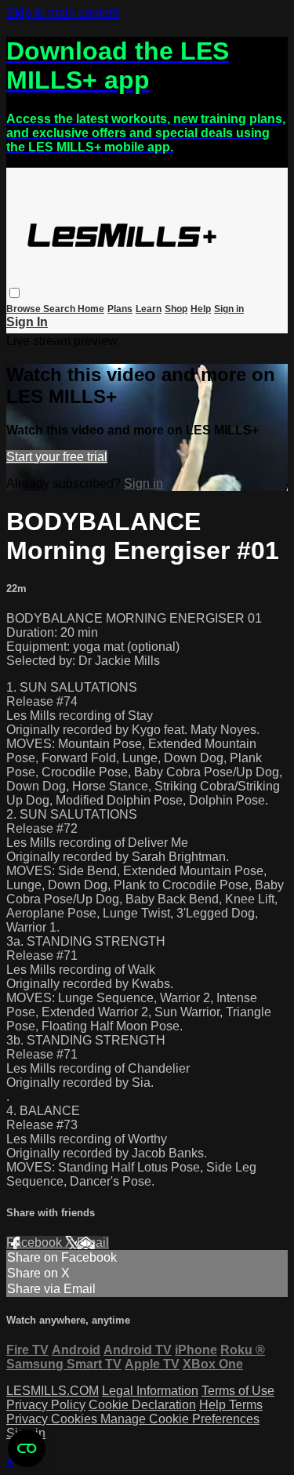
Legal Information (150, 1390)
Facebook (35, 1242)
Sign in (229, 308)
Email (93, 1242)
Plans (119, 308)
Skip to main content (62, 13)
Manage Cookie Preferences (180, 1419)
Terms (246, 1404)
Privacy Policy (45, 1404)
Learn (149, 308)
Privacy (28, 1419)
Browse (24, 308)
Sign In (27, 322)
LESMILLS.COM (52, 1390)
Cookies (75, 1419)
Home (91, 308)
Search (60, 308)
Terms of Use (237, 1390)
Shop (176, 308)
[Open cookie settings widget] (26, 1448)
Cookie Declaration (142, 1404)
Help (201, 308)
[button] (14, 293)
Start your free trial (56, 456)
